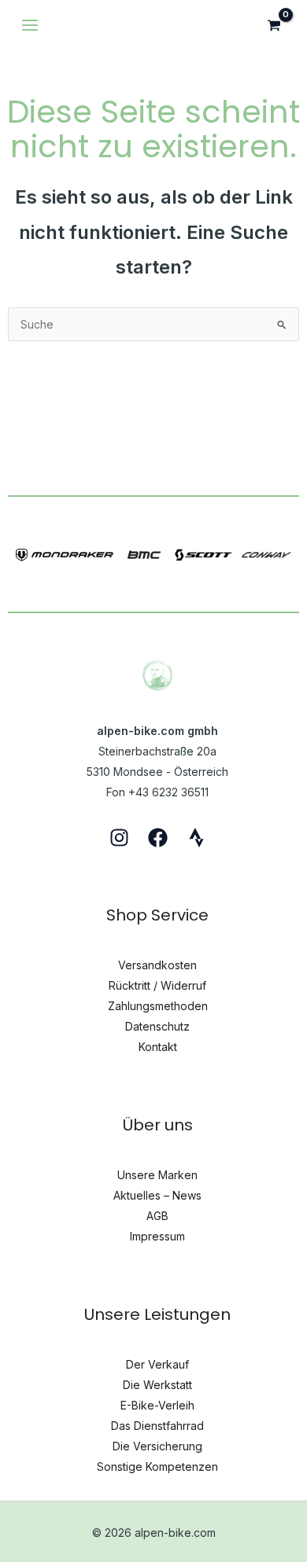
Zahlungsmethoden (158, 1006)
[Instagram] (119, 837)
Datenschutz (157, 1026)
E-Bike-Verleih (157, 1405)
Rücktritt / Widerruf (157, 985)
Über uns (158, 1125)
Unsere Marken (157, 1175)
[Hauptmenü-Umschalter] (30, 25)
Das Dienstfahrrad (157, 1425)
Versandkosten (157, 965)
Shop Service (157, 915)
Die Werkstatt (157, 1384)
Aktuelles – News (157, 1195)
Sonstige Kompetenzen (157, 1466)
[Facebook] (158, 837)
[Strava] (196, 837)
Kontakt (158, 1046)
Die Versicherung (157, 1446)
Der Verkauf (157, 1364)
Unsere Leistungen (157, 1314)
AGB (157, 1215)
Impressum (157, 1236)
